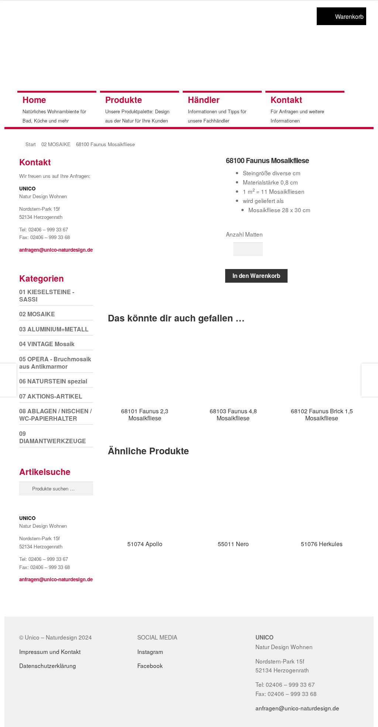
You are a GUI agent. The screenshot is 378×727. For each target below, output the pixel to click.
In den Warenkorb (256, 276)
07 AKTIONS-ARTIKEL (50, 396)
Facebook (150, 665)
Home (34, 99)
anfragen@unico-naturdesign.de (56, 249)
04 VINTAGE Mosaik (47, 344)
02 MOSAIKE (56, 144)
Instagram (150, 651)
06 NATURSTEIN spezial (53, 381)
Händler (204, 99)
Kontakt (286, 99)
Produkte (123, 99)
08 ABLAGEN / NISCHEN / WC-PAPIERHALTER (55, 415)
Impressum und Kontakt (49, 651)
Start (30, 144)
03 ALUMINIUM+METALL (54, 329)
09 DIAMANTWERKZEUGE (52, 437)
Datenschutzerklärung (47, 665)
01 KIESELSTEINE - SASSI (46, 295)
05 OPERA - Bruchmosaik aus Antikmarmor (55, 363)
